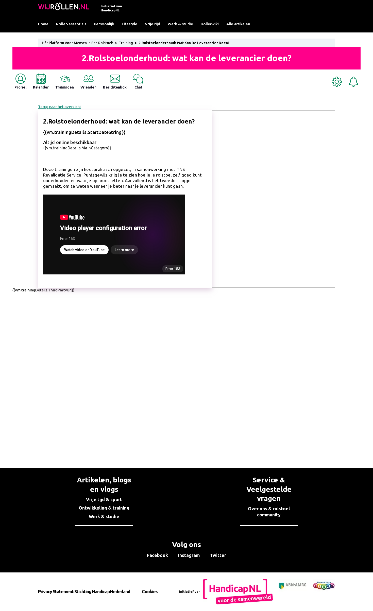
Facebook (157, 555)
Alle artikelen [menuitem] (238, 24)
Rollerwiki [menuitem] (210, 24)
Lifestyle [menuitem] (129, 24)
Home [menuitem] (43, 24)
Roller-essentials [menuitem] (71, 24)
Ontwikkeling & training (104, 507)
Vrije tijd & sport (104, 499)
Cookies (150, 591)
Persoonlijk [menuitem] (104, 24)
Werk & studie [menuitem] (180, 24)
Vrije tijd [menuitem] (152, 24)
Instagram (189, 555)
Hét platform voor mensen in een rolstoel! (77, 43)
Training (126, 43)
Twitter (218, 555)
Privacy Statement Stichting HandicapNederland (84, 591)
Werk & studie (104, 516)
